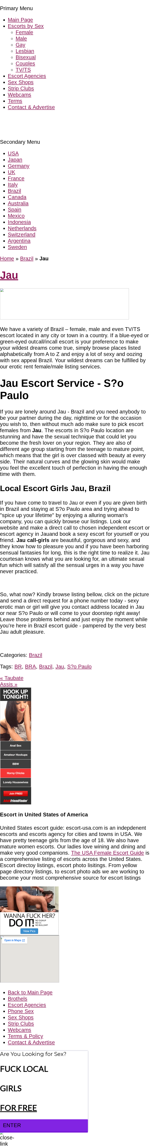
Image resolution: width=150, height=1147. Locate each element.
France (16, 178)
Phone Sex (21, 1011)
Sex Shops (21, 82)
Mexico (16, 216)
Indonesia (19, 222)
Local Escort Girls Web (27, 119)
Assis (8, 684)
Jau (9, 275)
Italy (13, 185)
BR (18, 667)
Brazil (14, 191)
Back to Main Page (30, 992)
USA (13, 153)
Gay (20, 45)
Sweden (17, 247)
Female (24, 32)
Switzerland (21, 235)
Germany (18, 166)
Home (7, 258)
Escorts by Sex (26, 26)
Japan (15, 160)
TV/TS (23, 70)
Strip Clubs (21, 88)
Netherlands (22, 228)
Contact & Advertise (31, 107)
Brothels (17, 999)
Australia (18, 203)
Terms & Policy (25, 1036)
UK (11, 172)
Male (21, 38)
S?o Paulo (79, 667)
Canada (17, 197)
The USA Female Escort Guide (107, 853)
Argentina (19, 241)
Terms (15, 101)
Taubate (11, 678)
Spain (14, 210)
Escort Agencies (27, 76)
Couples (25, 63)
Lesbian (25, 51)
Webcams (19, 95)
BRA (30, 667)
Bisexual (26, 57)
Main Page (20, 20)
